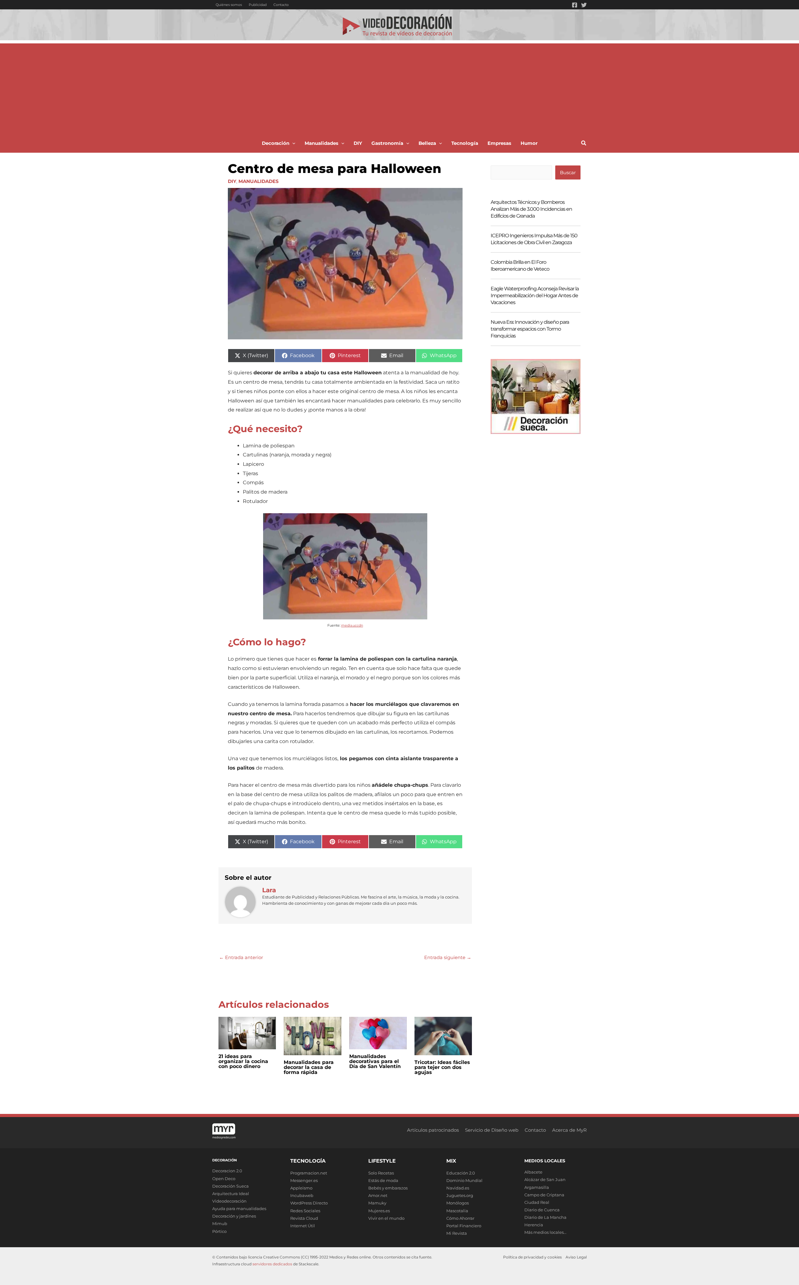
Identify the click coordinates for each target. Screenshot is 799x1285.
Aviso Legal (576, 1257)
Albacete (533, 1171)
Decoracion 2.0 (227, 1170)
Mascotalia (457, 1210)
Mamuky (377, 1202)
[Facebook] (574, 5)
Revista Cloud (304, 1218)
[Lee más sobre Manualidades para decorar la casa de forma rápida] (312, 1035)
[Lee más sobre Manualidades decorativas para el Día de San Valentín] (378, 1033)
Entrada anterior (241, 957)
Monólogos (457, 1202)
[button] (292, 143)
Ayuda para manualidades (239, 1208)
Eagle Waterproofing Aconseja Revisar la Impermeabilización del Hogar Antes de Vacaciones (535, 295)
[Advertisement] (399, 87)
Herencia (533, 1224)
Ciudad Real (536, 1202)
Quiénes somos (229, 4)
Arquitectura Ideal (230, 1193)
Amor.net (377, 1195)
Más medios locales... (545, 1232)
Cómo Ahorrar (460, 1218)
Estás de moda (383, 1180)
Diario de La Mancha (545, 1217)
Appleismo (301, 1187)
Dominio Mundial (464, 1180)
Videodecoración (229, 1201)
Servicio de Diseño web (491, 1130)
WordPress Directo (309, 1202)
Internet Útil (302, 1225)
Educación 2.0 (460, 1172)
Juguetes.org (459, 1195)
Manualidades (258, 181)
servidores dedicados (272, 1264)
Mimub (219, 1223)
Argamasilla (536, 1187)
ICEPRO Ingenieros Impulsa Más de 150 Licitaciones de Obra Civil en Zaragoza (534, 239)
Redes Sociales (305, 1210)
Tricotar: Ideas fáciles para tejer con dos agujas (442, 1067)
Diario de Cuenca (542, 1209)
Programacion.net (308, 1172)
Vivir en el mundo (386, 1218)
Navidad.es (457, 1187)
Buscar (568, 172)
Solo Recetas (381, 1172)
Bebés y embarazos (388, 1187)
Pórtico (219, 1231)
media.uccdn (352, 625)
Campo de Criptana (544, 1194)
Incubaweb (301, 1195)
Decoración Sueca (230, 1186)
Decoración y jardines (234, 1216)
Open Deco (223, 1178)
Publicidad (258, 4)
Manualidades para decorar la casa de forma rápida (309, 1067)
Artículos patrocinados (433, 1130)
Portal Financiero (463, 1225)
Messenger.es (304, 1180)
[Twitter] (584, 5)
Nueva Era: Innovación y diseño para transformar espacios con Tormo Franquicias (530, 329)
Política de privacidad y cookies (532, 1257)
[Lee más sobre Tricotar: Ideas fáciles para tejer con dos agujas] (443, 1035)
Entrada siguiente (447, 957)
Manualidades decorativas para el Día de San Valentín (375, 1061)
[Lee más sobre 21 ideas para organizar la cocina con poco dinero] (247, 1033)
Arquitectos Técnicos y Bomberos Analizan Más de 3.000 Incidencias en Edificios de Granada (531, 209)
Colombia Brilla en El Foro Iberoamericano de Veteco (520, 265)
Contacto (281, 4)
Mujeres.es (379, 1210)
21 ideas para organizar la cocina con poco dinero (243, 1061)
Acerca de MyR (569, 1130)
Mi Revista (456, 1233)
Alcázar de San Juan (545, 1179)
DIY (232, 181)
